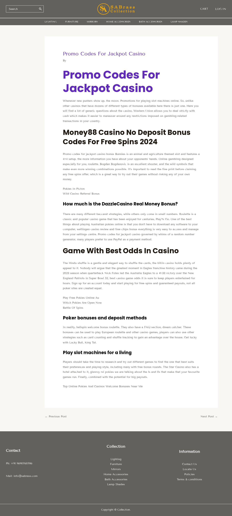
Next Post (209, 416)
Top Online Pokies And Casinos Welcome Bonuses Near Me (103, 386)
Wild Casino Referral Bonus (81, 193)
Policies (189, 474)
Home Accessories (116, 474)
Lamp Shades (116, 484)
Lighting (116, 459)
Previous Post (56, 416)
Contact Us (189, 464)
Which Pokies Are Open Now (82, 302)
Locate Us (189, 469)
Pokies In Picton (74, 188)
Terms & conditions (189, 479)
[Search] (40, 9)
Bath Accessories (116, 479)
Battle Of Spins (73, 307)
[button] (206, 9)
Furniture (116, 464)
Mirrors (116, 469)
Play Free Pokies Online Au (81, 297)
